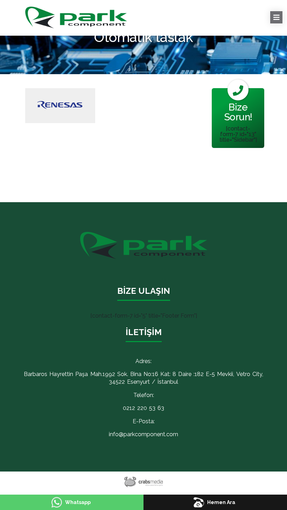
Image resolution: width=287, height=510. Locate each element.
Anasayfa (85, 9)
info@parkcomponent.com (143, 434)
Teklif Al (140, 15)
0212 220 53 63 (143, 408)
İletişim (176, 15)
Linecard (227, 9)
